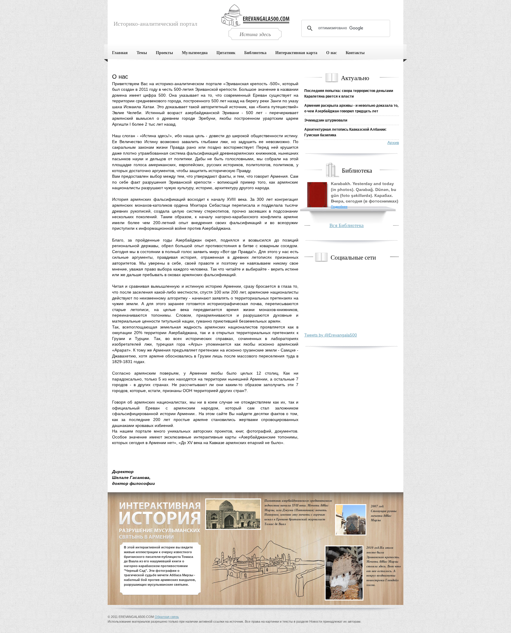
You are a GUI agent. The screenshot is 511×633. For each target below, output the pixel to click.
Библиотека (255, 52)
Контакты (355, 52)
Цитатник (225, 52)
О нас (331, 52)
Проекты (164, 52)
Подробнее (339, 206)
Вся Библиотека (346, 225)
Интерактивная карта (296, 52)
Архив (393, 142)
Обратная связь (167, 617)
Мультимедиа (195, 52)
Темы (142, 52)
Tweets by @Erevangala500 (330, 335)
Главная (120, 52)
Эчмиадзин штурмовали (325, 120)
